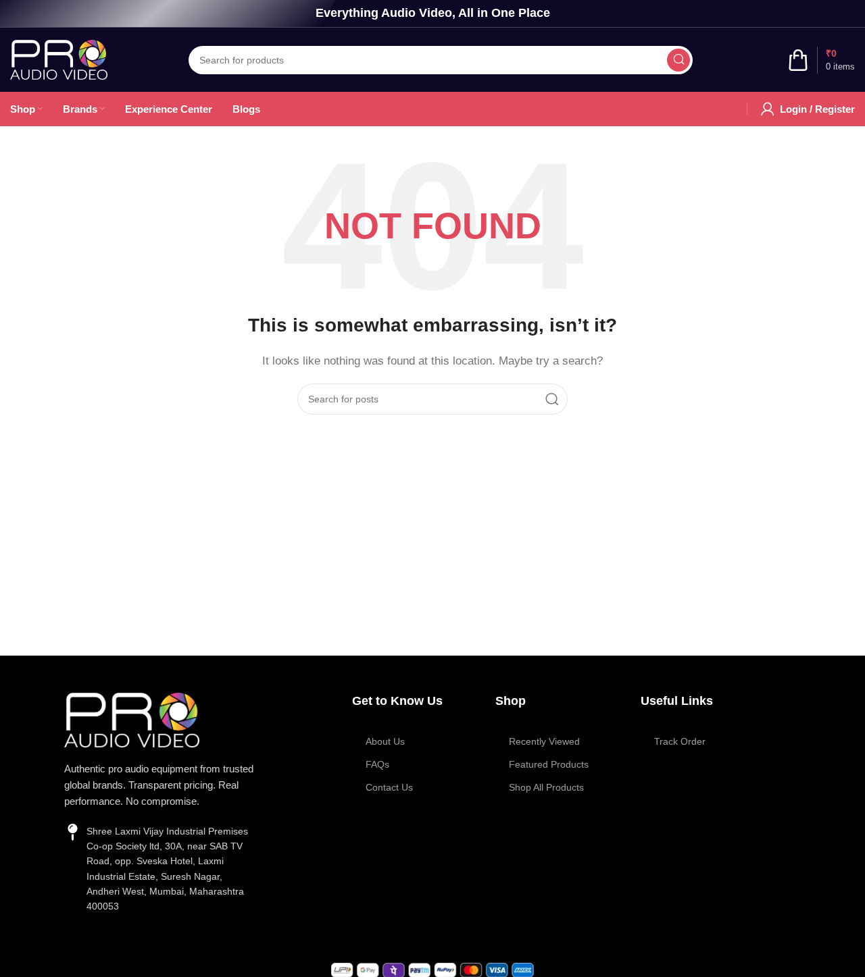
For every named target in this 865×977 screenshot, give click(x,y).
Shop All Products (546, 787)
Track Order (680, 741)
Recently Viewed (544, 741)
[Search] (678, 60)
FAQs (377, 764)
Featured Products (549, 764)
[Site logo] (58, 58)
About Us (385, 741)
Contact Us (389, 787)
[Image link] (131, 718)
